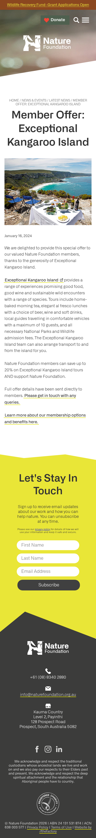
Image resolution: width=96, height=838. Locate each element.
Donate (58, 20)
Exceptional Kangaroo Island (31, 280)
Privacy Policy (37, 827)
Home (14, 100)
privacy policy (42, 529)
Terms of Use (61, 827)
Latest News (59, 100)
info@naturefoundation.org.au (48, 695)
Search (76, 20)
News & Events (34, 100)
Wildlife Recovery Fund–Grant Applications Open (48, 5)
